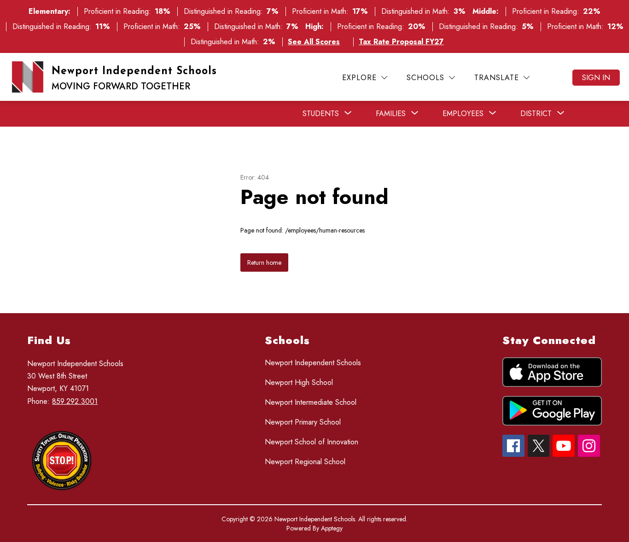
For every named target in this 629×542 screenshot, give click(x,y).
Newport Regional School (305, 461)
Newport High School (299, 382)
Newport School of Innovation (311, 442)
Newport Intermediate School (310, 402)
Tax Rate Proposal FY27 (401, 41)
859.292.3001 (75, 401)
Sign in (596, 77)
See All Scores (314, 41)
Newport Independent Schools (313, 362)
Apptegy (332, 528)
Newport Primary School (303, 422)
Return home (264, 262)
